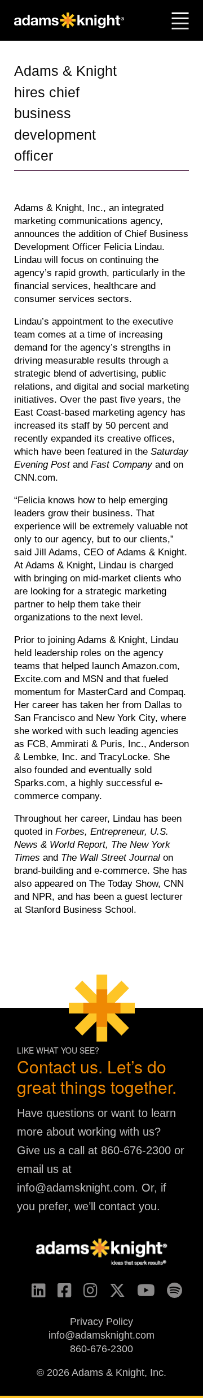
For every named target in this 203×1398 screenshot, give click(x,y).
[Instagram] (85, 1294)
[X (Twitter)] (112, 1294)
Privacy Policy (101, 1321)
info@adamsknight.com (76, 1187)
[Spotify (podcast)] (169, 1294)
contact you (128, 1206)
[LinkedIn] (33, 1294)
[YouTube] (141, 1294)
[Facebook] (59, 1294)
